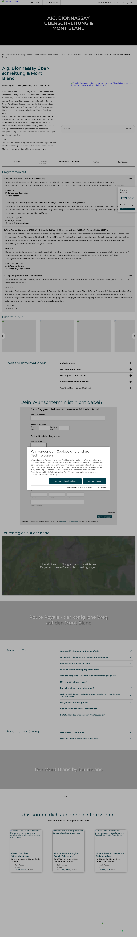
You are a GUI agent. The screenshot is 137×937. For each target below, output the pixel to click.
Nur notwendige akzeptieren (65, 481)
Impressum (102, 487)
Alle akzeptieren (94, 481)
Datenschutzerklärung (88, 487)
